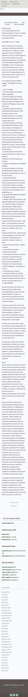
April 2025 (5, 634)
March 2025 (5, 636)
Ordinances (4, 1)
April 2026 (5, 602)
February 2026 (6, 607)
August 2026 (5, 592)
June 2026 (5, 597)
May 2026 (5, 600)
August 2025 (5, 623)
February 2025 (6, 639)
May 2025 (5, 631)
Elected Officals (16, 3)
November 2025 (7, 615)
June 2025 (5, 628)
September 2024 (7, 652)
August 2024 (5, 655)
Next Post (14, 506)
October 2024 (6, 649)
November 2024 (7, 647)
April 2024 (5, 665)
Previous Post (14, 502)
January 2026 (6, 610)
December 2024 (6, 644)
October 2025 (6, 618)
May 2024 (5, 662)
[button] (1, 14)
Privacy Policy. (14, 687)
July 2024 (5, 657)
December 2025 (6, 613)
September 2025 (7, 621)
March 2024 (5, 668)
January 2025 (6, 642)
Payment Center (13, 1)
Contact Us (4, 6)
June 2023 (5, 670)
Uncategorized (19, 24)
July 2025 (5, 626)
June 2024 (5, 660)
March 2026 (5, 605)
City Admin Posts (5, 3)
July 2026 (5, 594)
